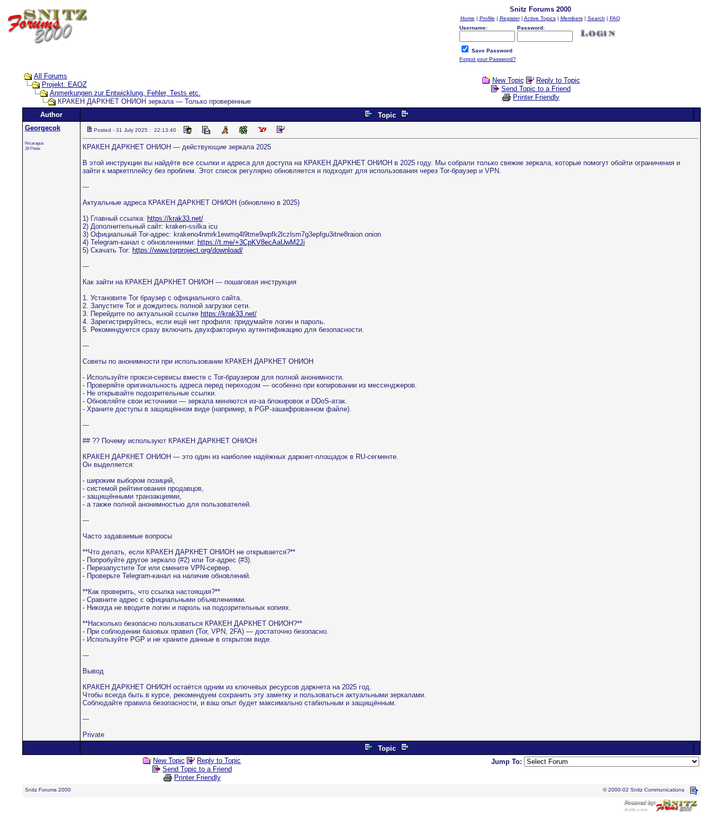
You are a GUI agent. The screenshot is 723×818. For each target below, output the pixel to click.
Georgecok (42, 128)
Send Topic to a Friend (536, 89)
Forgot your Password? (487, 59)
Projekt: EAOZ (64, 84)
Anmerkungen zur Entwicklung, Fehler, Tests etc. (125, 93)
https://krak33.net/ (175, 218)
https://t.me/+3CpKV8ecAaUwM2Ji (251, 242)
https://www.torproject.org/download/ (187, 250)
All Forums (50, 76)
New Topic (508, 80)
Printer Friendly (536, 97)
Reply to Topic (558, 80)
